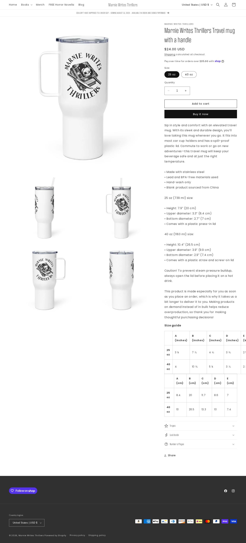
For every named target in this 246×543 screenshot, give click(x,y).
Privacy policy (77, 535)
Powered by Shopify (55, 535)
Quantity (169, 82)
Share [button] (172, 455)
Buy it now (200, 114)
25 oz (172, 74)
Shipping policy (97, 535)
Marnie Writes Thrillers (31, 535)
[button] (26, 4)
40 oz (189, 74)
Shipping (169, 54)
